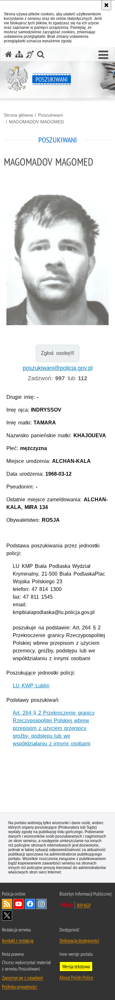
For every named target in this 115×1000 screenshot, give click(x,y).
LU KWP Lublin (31, 685)
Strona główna (18, 115)
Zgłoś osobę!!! (57, 353)
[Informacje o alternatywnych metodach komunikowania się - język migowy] (30, 54)
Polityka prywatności (19, 986)
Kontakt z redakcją (17, 940)
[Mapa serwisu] (19, 54)
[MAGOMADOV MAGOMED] (57, 275)
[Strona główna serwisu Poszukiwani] (8, 54)
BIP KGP (84, 905)
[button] (103, 55)
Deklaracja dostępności (79, 940)
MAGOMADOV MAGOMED (36, 121)
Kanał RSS (7, 904)
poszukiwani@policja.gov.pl (58, 368)
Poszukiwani (50, 115)
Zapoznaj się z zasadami (22, 977)
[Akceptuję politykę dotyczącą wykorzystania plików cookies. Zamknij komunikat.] (106, 5)
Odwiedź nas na (18, 904)
